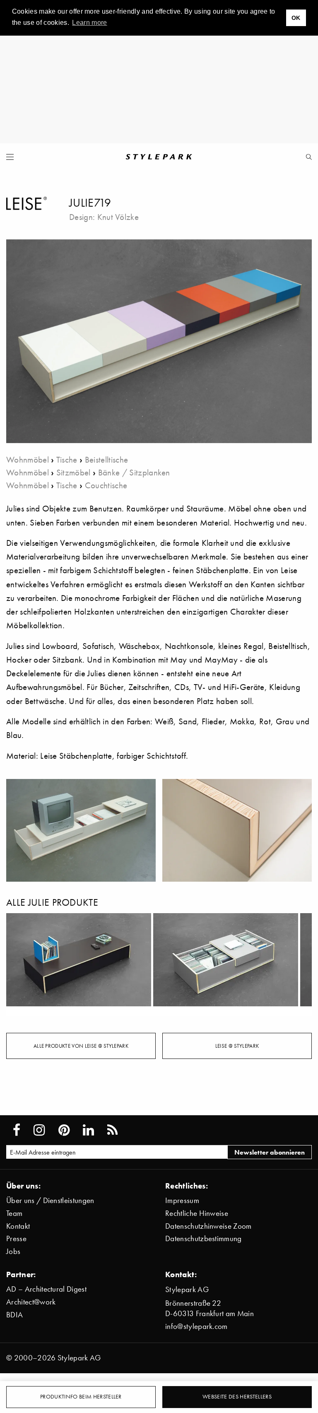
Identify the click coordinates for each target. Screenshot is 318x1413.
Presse (16, 1238)
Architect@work (30, 1302)
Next (299, 964)
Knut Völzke (118, 217)
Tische (66, 459)
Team (14, 1213)
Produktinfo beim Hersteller (81, 1396)
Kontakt (18, 1226)
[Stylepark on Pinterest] (64, 1130)
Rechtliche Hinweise (196, 1213)
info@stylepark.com (196, 1326)
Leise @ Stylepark (237, 1045)
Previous (18, 964)
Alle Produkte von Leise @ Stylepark (81, 1045)
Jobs (13, 1251)
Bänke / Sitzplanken (134, 472)
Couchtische (106, 485)
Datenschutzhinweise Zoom (208, 1226)
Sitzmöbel (73, 472)
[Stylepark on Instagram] (39, 1130)
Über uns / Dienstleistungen (50, 1200)
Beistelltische (106, 459)
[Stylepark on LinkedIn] (88, 1130)
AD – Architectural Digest (46, 1289)
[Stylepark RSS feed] (112, 1130)
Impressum (182, 1200)
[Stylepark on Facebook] (16, 1130)
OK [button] (296, 17)
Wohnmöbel (27, 459)
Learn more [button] (89, 22)
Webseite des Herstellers (237, 1396)
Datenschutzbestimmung (203, 1238)
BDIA (14, 1314)
